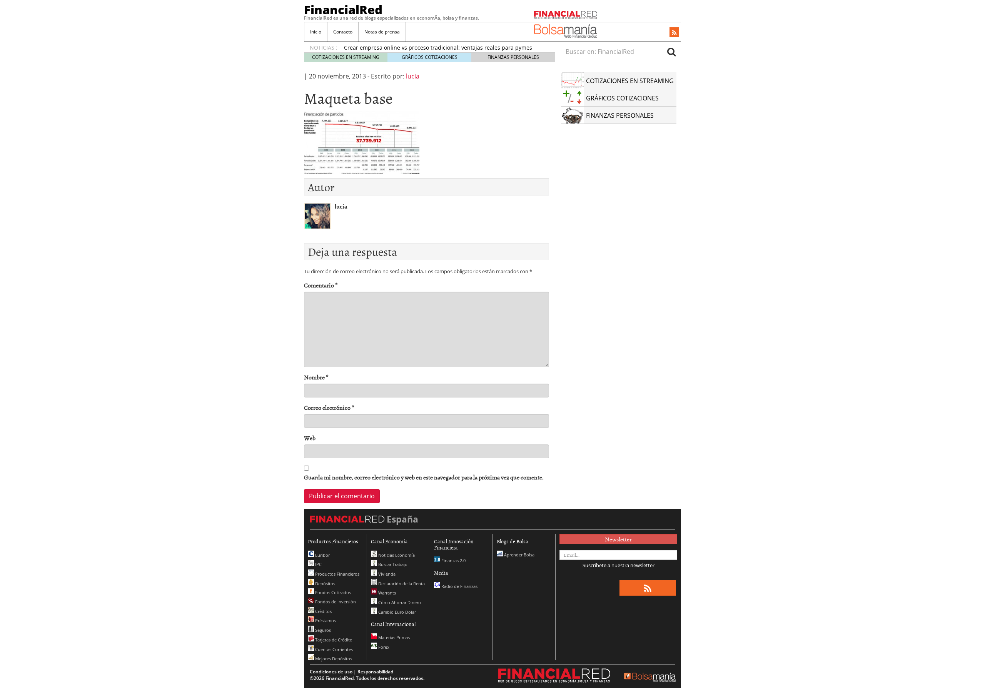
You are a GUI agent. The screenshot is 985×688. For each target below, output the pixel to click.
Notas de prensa (382, 31)
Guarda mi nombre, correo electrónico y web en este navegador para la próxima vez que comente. (424, 477)
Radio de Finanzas (458, 586)
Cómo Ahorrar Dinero (399, 602)
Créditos (323, 611)
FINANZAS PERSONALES (513, 57)
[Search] (671, 51)
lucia (412, 76)
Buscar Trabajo (392, 564)
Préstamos (325, 620)
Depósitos (324, 583)
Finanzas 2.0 (453, 560)
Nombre (316, 377)
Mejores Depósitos (333, 658)
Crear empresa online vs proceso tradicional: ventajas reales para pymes (438, 47)
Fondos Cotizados (332, 592)
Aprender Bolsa (518, 555)
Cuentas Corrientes (333, 649)
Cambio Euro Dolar (396, 612)
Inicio (315, 31)
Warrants (386, 593)
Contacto (342, 31)
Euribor (322, 555)
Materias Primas (393, 637)
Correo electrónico (329, 407)
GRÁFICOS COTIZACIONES (429, 57)
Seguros (322, 630)
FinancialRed (343, 10)
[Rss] (674, 32)
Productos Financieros (336, 574)
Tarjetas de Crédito (333, 640)
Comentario (321, 285)
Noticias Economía (396, 555)
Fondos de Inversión (335, 602)
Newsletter (618, 539)
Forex (383, 647)
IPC (318, 564)
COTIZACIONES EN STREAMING (345, 57)
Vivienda (386, 574)
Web (310, 438)
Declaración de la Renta (401, 583)
